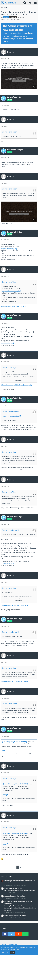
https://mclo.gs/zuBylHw (10, 416)
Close (12, 952)
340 (3, 750)
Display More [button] (18, 380)
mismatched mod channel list (14, 896)
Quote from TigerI (9, 132)
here (30, 33)
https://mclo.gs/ (6, 343)
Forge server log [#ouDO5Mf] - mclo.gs (13, 605)
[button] (35, 3)
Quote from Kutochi (10, 412)
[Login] (30, 3)
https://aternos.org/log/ (9, 249)
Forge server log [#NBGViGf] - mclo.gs (13, 306)
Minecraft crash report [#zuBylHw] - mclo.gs (15, 385)
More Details (5, 952)
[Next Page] (23, 867)
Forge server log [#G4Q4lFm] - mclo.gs (13, 681)
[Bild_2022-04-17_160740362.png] (19, 211)
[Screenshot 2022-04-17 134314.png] (19, 79)
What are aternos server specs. (15, 915)
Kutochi (22, 17)
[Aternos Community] (8, 3)
